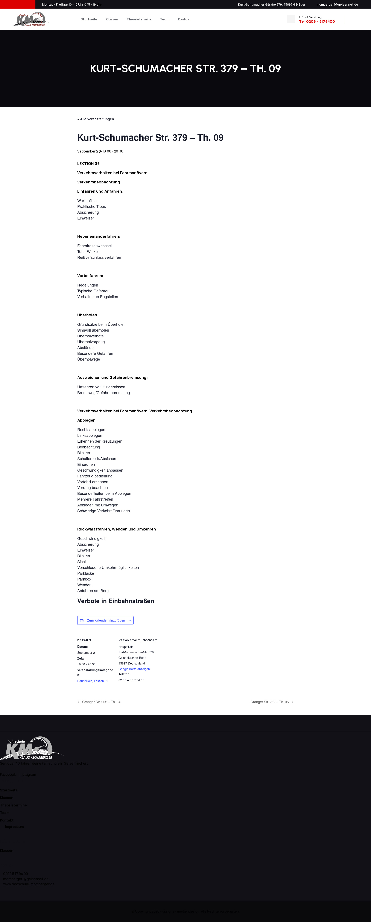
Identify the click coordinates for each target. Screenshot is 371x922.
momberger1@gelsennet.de (337, 4)
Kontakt (184, 19)
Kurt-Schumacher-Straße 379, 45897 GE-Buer (272, 4)
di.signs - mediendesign (180, 911)
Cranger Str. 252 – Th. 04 (100, 701)
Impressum (14, 826)
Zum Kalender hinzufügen (106, 620)
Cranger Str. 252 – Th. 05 (270, 701)
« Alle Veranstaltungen (95, 118)
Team (164, 19)
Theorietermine (139, 19)
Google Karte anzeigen (134, 669)
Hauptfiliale (84, 681)
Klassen (112, 19)
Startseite (89, 19)
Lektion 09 (101, 681)
